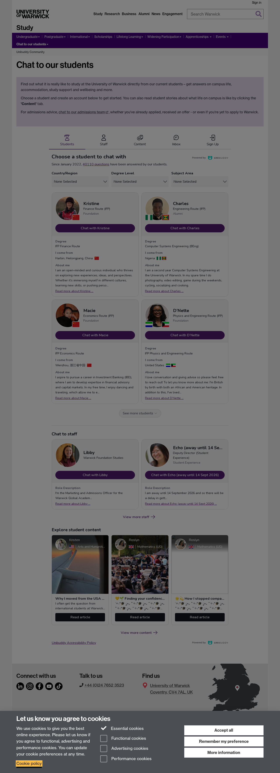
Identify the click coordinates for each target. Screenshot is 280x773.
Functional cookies (128, 738)
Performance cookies (131, 758)
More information (223, 752)
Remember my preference (224, 741)
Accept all (223, 730)
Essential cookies (127, 728)
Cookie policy (29, 763)
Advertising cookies (129, 748)
